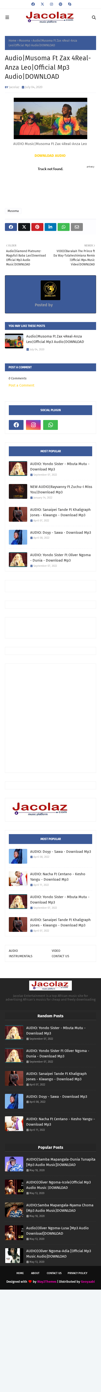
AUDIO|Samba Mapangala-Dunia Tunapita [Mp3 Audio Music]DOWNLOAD (60, 1162)
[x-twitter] (42, 4)
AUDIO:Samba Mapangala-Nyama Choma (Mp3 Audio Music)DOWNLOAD (59, 1208)
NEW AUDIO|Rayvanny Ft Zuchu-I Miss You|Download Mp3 (61, 490)
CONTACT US (60, 956)
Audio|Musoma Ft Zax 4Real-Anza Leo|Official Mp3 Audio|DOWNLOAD (55, 339)
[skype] (69, 4)
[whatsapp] (50, 425)
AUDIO (13, 951)
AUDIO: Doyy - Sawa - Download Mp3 (60, 532)
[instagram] (51, 4)
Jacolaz (14, 87)
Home (12, 40)
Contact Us (54, 1273)
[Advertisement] (55, 627)
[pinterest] (60, 4)
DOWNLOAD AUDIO (50, 155)
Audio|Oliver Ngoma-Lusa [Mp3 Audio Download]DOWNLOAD (57, 1231)
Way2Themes (46, 1281)
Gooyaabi (88, 1281)
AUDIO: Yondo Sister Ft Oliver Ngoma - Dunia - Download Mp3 (60, 558)
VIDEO (56, 951)
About (35, 1273)
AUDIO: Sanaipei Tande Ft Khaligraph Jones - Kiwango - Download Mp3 (60, 512)
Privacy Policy (77, 1273)
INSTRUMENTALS (20, 956)
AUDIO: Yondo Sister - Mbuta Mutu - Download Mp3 (59, 467)
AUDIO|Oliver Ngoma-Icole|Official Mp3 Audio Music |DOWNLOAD (58, 1185)
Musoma (24, 40)
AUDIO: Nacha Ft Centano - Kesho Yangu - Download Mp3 (57, 877)
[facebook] (33, 4)
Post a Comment (21, 385)
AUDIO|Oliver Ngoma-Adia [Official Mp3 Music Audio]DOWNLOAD (58, 1254)
